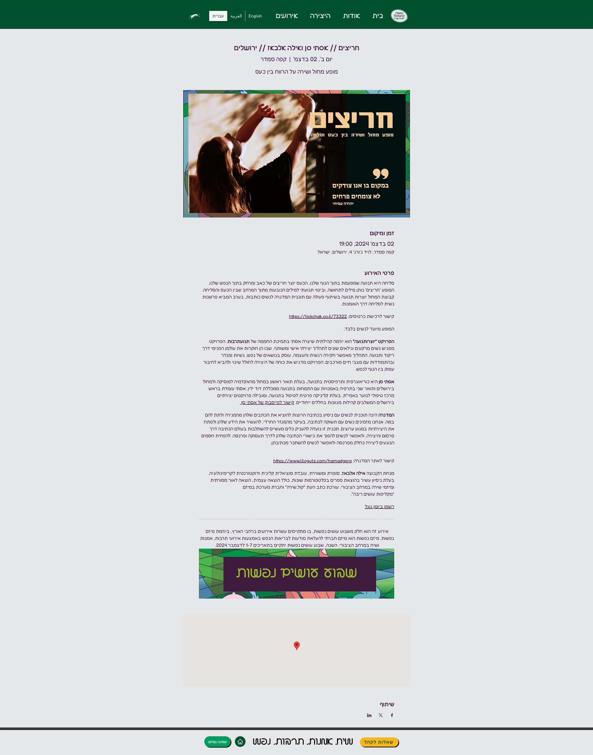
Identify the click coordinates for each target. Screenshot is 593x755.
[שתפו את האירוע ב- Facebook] (392, 715)
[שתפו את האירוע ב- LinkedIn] (369, 715)
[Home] (240, 741)
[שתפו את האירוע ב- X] (381, 715)
